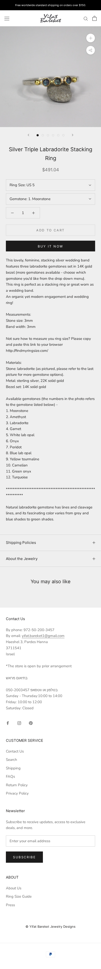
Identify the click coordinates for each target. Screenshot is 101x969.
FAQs (10, 776)
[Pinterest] (31, 723)
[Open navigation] (6, 18)
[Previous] (28, 135)
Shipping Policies (21, 542)
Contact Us (15, 751)
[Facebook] (8, 723)
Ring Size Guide (19, 896)
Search (11, 759)
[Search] (86, 18)
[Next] (72, 135)
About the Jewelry (22, 558)
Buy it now (50, 246)
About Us (13, 888)
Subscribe (24, 857)
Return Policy (17, 785)
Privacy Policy (17, 793)
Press (10, 905)
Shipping (13, 768)
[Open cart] (94, 18)
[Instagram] (19, 723)
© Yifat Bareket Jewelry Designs (50, 926)
